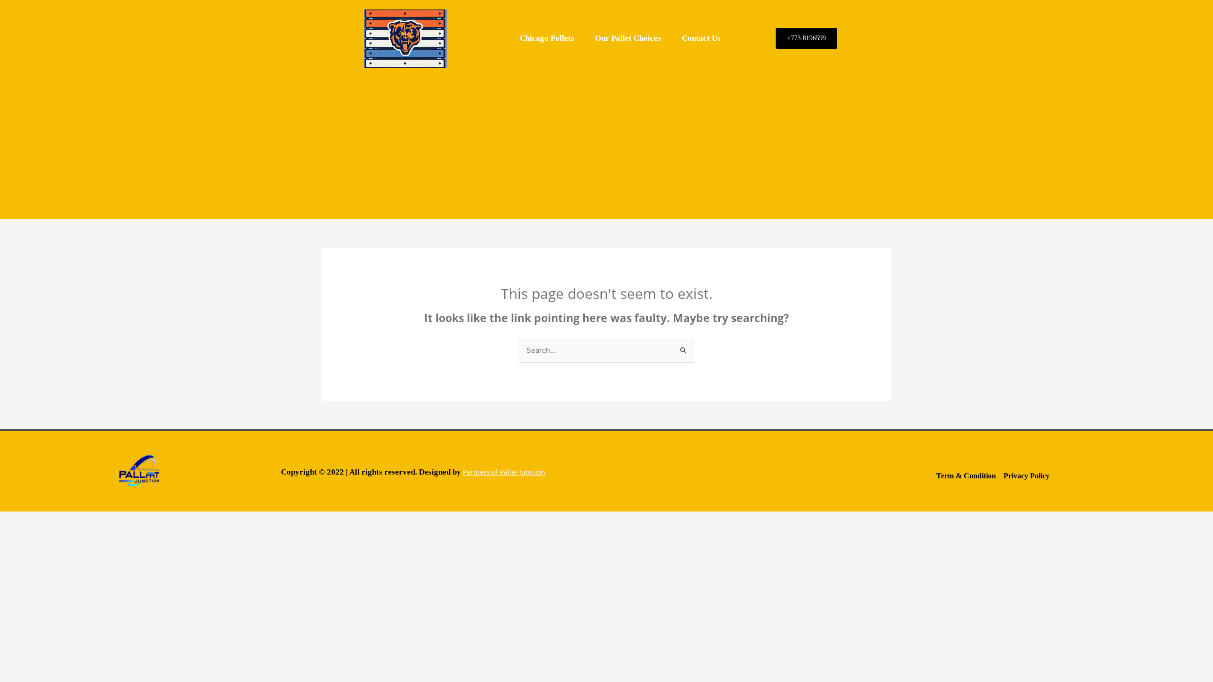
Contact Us (701, 38)
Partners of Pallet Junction (504, 471)
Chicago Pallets (547, 38)
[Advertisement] (606, 143)
